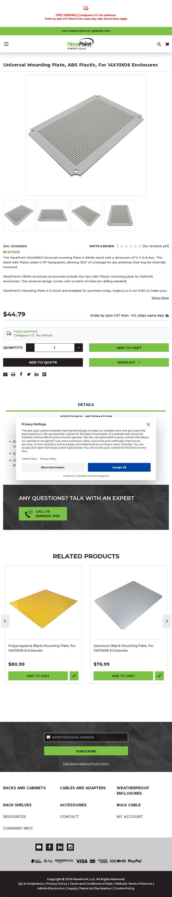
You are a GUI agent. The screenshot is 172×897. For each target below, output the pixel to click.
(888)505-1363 (100, 31)
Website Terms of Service (133, 883)
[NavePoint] (86, 43)
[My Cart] (166, 43)
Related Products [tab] (86, 556)
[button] (129, 362)
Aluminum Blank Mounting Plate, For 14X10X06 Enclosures (124, 648)
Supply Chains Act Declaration (89, 888)
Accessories (73, 805)
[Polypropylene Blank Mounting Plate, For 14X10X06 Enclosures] (43, 604)
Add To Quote (43, 362)
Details (86, 405)
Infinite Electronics (51, 888)
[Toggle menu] (6, 44)
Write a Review (101, 246)
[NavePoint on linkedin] (60, 847)
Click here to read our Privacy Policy (86, 763)
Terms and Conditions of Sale (91, 883)
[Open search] (159, 44)
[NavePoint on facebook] (49, 847)
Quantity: (13, 347)
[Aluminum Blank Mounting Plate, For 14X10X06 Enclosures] (129, 604)
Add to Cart (38, 676)
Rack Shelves (17, 805)
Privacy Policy (56, 883)
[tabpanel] (43, 625)
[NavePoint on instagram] (70, 847)
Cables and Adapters (83, 788)
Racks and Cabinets (24, 788)
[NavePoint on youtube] (39, 847)
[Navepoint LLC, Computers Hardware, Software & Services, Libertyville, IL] (127, 844)
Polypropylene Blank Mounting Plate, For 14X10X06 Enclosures (42, 648)
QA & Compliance (31, 883)
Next (166, 621)
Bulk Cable (129, 805)
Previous (5, 621)
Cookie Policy (124, 888)
